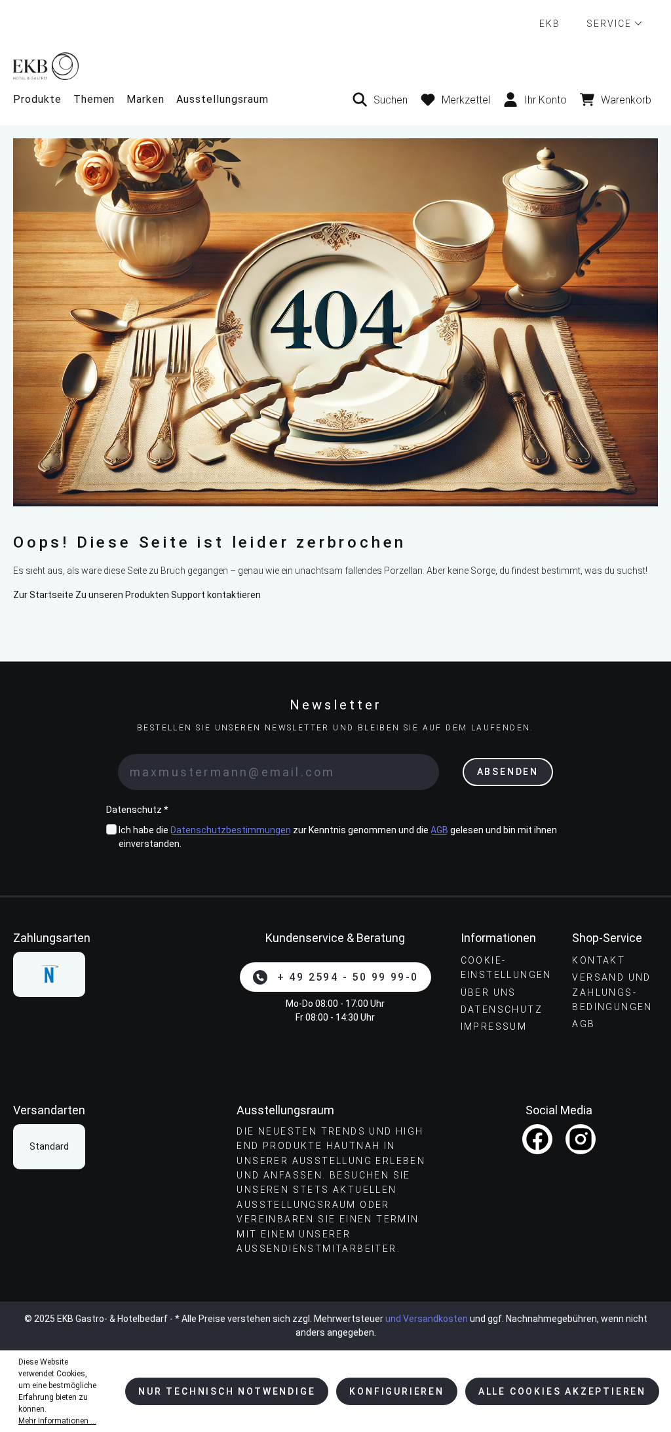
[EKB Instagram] (581, 1139)
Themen (94, 99)
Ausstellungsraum (222, 99)
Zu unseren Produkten (122, 595)
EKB (549, 23)
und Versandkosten (426, 1318)
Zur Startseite (43, 595)
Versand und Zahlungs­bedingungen (612, 992)
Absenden (508, 771)
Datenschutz (502, 1009)
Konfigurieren (396, 1391)
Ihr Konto (545, 100)
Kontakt (598, 960)
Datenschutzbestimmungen (230, 830)
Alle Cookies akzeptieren (562, 1391)
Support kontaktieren (216, 595)
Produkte (37, 99)
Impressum (494, 1026)
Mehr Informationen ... (57, 1420)
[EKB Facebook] (537, 1139)
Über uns (488, 992)
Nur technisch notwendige (226, 1391)
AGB (439, 830)
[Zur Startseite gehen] (335, 65)
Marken (145, 99)
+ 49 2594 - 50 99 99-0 (348, 977)
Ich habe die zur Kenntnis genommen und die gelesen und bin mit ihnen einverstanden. (338, 837)
